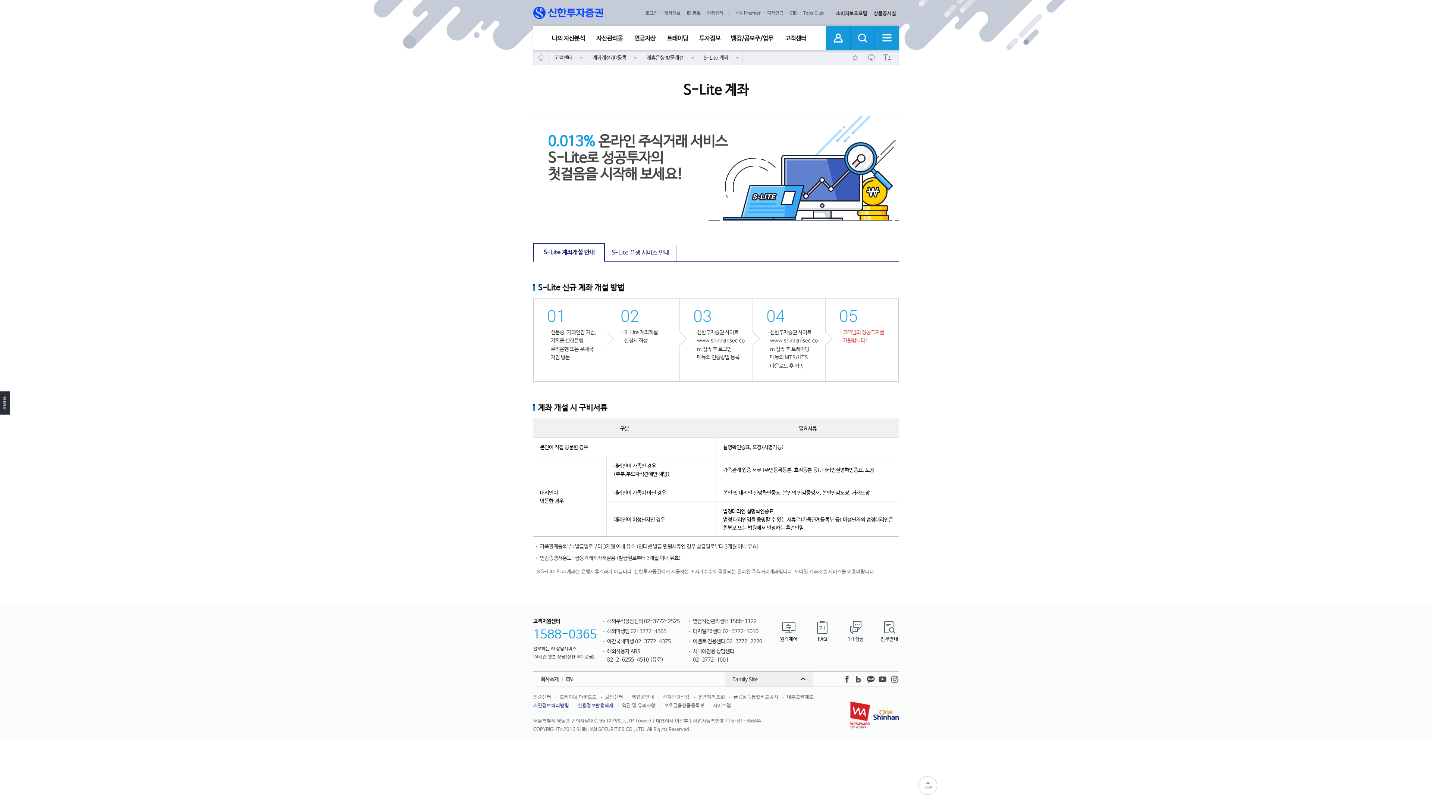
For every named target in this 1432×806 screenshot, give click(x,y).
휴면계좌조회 (711, 697)
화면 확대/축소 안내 (887, 57)
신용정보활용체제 (595, 706)
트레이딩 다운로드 (578, 697)
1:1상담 (856, 639)
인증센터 (715, 13)
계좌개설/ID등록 (609, 58)
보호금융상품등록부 (684, 706)
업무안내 (889, 639)
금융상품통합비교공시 (756, 697)
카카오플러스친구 (871, 679)
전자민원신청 (676, 697)
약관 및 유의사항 (639, 706)
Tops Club (813, 13)
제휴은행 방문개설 (665, 58)
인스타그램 (895, 679)
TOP (928, 788)
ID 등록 (694, 13)
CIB (793, 13)
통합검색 (862, 38)
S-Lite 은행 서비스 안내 (640, 252)
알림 (838, 38)
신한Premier (748, 13)
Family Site (745, 679)
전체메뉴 (886, 38)
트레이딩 (677, 38)
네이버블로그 (859, 679)
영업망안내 (643, 697)
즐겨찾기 (855, 57)
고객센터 (796, 38)
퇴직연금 (775, 13)
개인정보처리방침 (551, 706)
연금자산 (645, 38)
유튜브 (883, 679)
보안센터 (614, 697)
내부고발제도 (800, 697)
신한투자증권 (568, 13)
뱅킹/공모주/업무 (752, 38)
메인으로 (541, 57)
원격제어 (789, 639)
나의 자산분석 (568, 38)
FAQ (822, 639)
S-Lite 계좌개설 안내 (569, 252)
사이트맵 (722, 706)
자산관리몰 (610, 38)
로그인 (652, 13)
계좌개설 (672, 13)
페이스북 (847, 679)
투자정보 (709, 38)
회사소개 (550, 679)
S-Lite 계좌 (716, 58)
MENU (5, 403)
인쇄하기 (871, 57)
